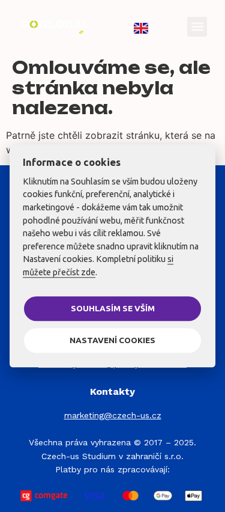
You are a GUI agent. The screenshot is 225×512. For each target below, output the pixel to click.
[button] (197, 27)
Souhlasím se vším (113, 308)
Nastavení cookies (112, 340)
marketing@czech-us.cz (112, 415)
